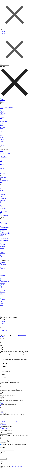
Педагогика (1, 174)
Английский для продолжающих (4, 227)
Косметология (2, 164)
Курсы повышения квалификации (4, 172)
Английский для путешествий (4, 240)
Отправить (2, 467)
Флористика (1, 202)
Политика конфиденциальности (4, 427)
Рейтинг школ (3, 31)
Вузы (16, 421)
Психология (1, 144)
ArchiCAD (1, 201)
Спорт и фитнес (2, 167)
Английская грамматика (3, 223)
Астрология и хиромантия (3, 211)
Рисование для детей (3, 268)
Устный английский (2, 230)
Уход (1, 163)
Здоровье (1, 314)
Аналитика (1, 101)
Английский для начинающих (4, 215)
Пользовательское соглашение (4, 428)
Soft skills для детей (2, 275)
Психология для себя (3, 152)
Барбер (1, 161)
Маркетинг (1, 125)
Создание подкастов (3, 113)
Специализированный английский (4, 232)
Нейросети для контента (3, 121)
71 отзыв (2, 403)
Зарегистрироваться (3, 442)
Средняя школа (2, 286)
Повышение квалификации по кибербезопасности (6, 107)
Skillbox (1, 406)
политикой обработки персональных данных (16, 466)
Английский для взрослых (3, 222)
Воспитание (1, 289)
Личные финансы (2, 253)
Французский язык (2, 246)
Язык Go (1, 108)
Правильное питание (3, 156)
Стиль (1, 160)
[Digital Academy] (1, 418)
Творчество (1, 280)
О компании (3, 33)
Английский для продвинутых (4, 226)
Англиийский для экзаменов (4, 238)
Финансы (1, 178)
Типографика (2, 122)
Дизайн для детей (2, 267)
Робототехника (2, 263)
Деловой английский (3, 234)
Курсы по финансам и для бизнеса (4, 176)
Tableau (1, 118)
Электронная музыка (3, 198)
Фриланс (1, 135)
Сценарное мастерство (3, 194)
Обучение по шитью (3, 205)
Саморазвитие (2, 252)
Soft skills (1, 274)
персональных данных (9, 443)
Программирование (2, 100)
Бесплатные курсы (2, 292)
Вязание (1, 206)
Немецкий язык (2, 248)
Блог (2, 32)
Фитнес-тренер (2, 168)
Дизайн (1, 120)
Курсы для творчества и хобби (4, 180)
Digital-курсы (2, 99)
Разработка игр (2, 139)
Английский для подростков (4, 244)
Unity (1, 140)
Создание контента (2, 111)
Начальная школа (2, 283)
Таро (1, 212)
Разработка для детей (3, 264)
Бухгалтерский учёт (2, 173)
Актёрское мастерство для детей (4, 281)
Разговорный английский (3, 216)
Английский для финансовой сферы (5, 233)
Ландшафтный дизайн (3, 208)
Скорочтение (2, 284)
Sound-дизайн (2, 182)
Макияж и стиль (2, 145)
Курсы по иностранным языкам (4, 214)
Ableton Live (1, 197)
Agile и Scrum (2, 130)
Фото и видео (2, 187)
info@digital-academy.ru (3, 424)
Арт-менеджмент (2, 132)
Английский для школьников (4, 243)
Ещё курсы (1, 109)
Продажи (1, 131)
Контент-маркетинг (2, 127)
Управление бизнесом (3, 177)
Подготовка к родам (3, 290)
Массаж (1, 165)
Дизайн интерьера (2, 200)
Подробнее (1, 412)
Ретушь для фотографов (3, 189)
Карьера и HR (2, 134)
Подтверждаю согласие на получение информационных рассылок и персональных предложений (13, 444)
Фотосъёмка (1, 112)
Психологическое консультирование (5, 153)
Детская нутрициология (3, 157)
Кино (1, 181)
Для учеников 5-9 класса (3, 287)
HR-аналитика (2, 117)
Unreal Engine (2, 141)
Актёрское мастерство (3, 193)
